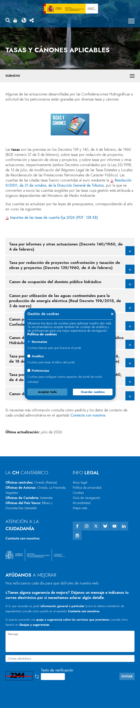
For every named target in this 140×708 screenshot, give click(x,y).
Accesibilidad (81, 503)
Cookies (78, 492)
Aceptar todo (47, 392)
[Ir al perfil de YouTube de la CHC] (114, 526)
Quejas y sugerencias (34, 625)
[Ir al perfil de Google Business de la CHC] (77, 535)
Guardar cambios (93, 392)
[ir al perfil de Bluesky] (105, 526)
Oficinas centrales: (31, 482)
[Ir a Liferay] (70, 9)
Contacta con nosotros (88, 415)
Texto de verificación (57, 670)
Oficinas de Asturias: (35, 490)
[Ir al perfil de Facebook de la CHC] (77, 526)
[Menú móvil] (131, 21)
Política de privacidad (87, 487)
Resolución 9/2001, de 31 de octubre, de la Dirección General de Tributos (68, 183)
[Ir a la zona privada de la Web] (15, 20)
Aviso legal (80, 482)
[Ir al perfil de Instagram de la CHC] (86, 526)
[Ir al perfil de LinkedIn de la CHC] (123, 526)
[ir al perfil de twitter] (95, 526)
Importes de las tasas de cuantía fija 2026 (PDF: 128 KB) (54, 217)
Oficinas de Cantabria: (29, 497)
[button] (7, 21)
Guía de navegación (86, 497)
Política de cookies (42, 334)
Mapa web (80, 508)
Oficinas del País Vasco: (28, 505)
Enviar (127, 676)
